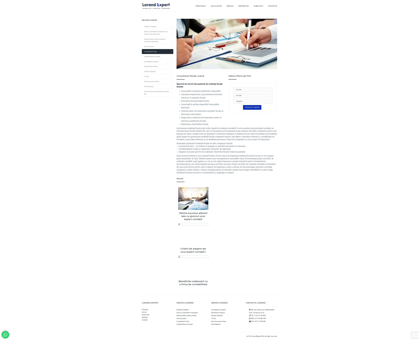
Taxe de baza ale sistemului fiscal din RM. (156, 92)
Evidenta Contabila (150, 26)
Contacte (272, 6)
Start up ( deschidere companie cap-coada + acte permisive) (156, 33)
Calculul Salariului (150, 71)
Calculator (216, 6)
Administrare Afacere (151, 66)
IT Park (146, 76)
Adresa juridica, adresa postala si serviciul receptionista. (155, 40)
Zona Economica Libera (151, 81)
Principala (201, 6)
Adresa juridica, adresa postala (187, 315)
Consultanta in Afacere (151, 62)
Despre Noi (243, 6)
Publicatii (258, 6)
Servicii (230, 6)
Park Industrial (148, 86)
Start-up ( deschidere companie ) (187, 313)
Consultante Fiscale (150, 51)
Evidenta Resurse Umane (152, 56)
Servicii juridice (149, 46)
